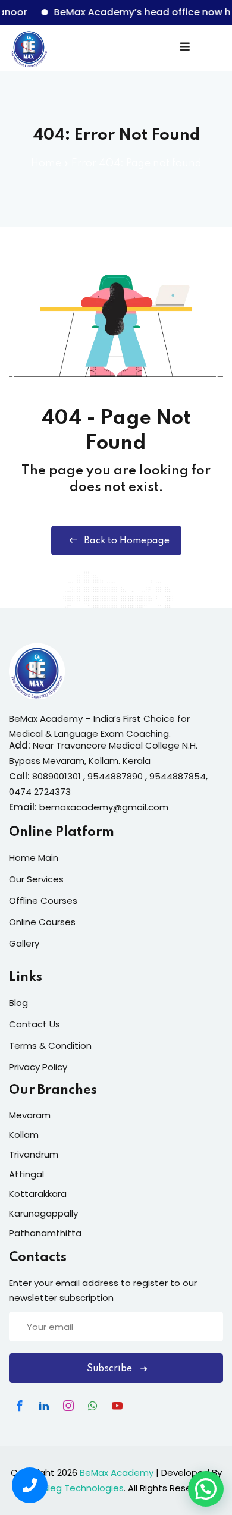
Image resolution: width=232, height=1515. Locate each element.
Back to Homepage (127, 541)
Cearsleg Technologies (72, 1488)
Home (46, 163)
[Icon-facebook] (19, 1405)
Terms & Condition (50, 1045)
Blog (18, 1003)
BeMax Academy (116, 1472)
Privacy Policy (38, 1067)
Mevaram (30, 1115)
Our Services (36, 879)
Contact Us (34, 1024)
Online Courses (42, 922)
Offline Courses (43, 900)
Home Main (33, 857)
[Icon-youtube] (117, 1405)
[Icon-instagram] (68, 1405)
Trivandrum (33, 1154)
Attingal (26, 1174)
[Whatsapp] (93, 1405)
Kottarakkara (38, 1193)
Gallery (24, 943)
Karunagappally (43, 1213)
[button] (206, 1489)
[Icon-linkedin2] (44, 1405)
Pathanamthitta (45, 1233)
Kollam (24, 1135)
